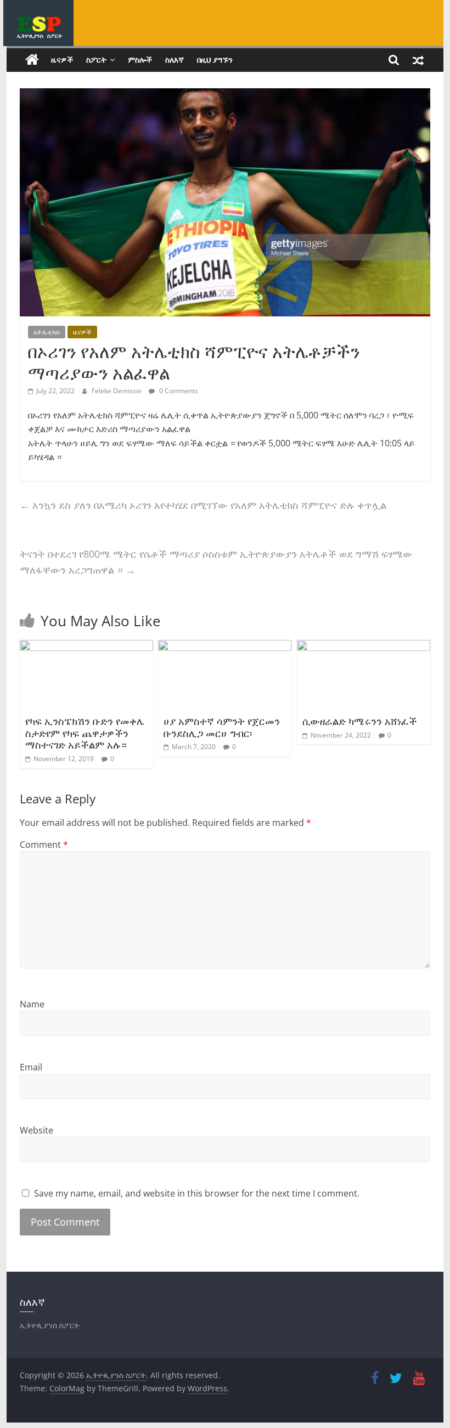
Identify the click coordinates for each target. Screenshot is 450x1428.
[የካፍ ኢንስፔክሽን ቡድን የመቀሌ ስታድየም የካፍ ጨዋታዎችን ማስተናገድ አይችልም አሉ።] (86, 647)
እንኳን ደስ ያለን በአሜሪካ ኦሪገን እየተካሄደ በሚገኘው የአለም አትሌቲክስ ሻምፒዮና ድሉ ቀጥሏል (203, 505)
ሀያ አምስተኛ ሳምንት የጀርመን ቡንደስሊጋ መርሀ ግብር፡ (222, 727)
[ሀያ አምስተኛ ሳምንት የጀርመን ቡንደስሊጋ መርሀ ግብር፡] (224, 647)
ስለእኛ (174, 59)
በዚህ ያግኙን (215, 59)
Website (36, 1130)
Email (31, 1067)
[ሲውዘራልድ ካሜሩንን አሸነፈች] (363, 647)
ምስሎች (140, 59)
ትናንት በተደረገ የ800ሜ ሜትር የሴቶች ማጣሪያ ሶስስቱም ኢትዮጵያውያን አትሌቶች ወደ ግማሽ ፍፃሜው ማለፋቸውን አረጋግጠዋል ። (216, 561)
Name (32, 1004)
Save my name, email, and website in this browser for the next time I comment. (196, 1193)
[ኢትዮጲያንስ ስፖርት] (32, 59)
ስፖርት (96, 59)
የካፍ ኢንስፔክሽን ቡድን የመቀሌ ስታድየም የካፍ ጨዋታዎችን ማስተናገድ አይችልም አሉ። (84, 733)
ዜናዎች (62, 59)
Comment (44, 844)
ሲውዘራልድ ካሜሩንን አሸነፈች (359, 721)
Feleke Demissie (117, 390)
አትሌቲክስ (46, 332)
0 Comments (178, 390)
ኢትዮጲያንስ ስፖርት (39, 35)
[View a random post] (418, 59)
